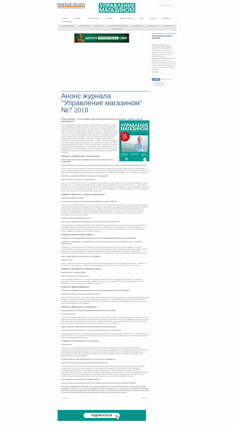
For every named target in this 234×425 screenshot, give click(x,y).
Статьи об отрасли (117, 29)
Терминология (99, 25)
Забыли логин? (159, 85)
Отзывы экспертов (84, 25)
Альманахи (109, 18)
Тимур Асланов (67, 21)
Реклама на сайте (153, 25)
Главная (64, 18)
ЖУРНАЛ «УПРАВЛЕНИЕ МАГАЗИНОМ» (117, 8)
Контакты (153, 18)
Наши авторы (167, 18)
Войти (157, 79)
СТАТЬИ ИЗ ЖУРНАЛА (93, 18)
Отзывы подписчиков (67, 25)
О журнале (77, 18)
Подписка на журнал (126, 18)
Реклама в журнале (137, 25)
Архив (141, 18)
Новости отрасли (168, 25)
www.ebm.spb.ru (66, 244)
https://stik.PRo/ (116, 330)
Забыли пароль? (159, 83)
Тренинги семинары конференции (118, 25)
